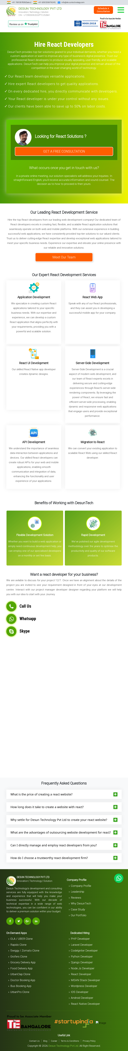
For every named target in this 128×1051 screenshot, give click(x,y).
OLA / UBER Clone (21, 938)
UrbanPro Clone (19, 992)
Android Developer (82, 997)
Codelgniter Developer (84, 950)
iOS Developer (79, 992)
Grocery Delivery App (23, 962)
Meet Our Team (64, 257)
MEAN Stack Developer (85, 980)
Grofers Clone (18, 956)
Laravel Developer (81, 944)
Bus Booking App (20, 986)
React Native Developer (85, 1003)
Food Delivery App (21, 968)
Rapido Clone (18, 944)
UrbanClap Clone (20, 974)
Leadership (77, 891)
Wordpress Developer (84, 986)
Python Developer (82, 956)
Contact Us (34, 1041)
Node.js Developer (82, 968)
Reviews (76, 897)
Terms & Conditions (70, 1041)
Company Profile (81, 885)
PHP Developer (80, 938)
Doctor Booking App (22, 980)
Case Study (78, 909)
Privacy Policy (89, 1041)
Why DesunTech (81, 903)
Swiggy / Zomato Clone (24, 950)
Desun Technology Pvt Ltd (63, 1045)
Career (54, 1041)
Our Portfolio (78, 915)
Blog (45, 1041)
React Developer (81, 974)
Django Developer (82, 962)
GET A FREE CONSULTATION (64, 151)
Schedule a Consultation (103, 10)
